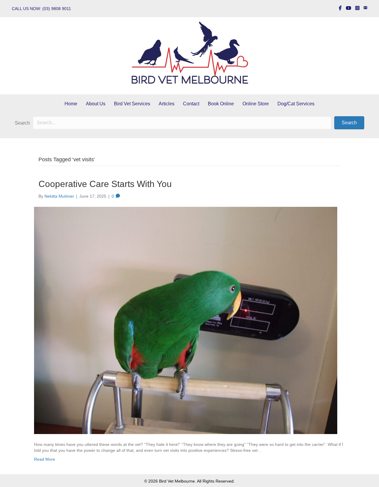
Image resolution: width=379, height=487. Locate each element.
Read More (44, 459)
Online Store (256, 103)
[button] (349, 122)
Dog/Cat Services (295, 103)
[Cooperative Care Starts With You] (185, 319)
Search (22, 122)
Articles (166, 103)
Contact (191, 103)
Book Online (221, 103)
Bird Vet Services (132, 103)
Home (71, 103)
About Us (95, 103)
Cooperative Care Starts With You (105, 184)
